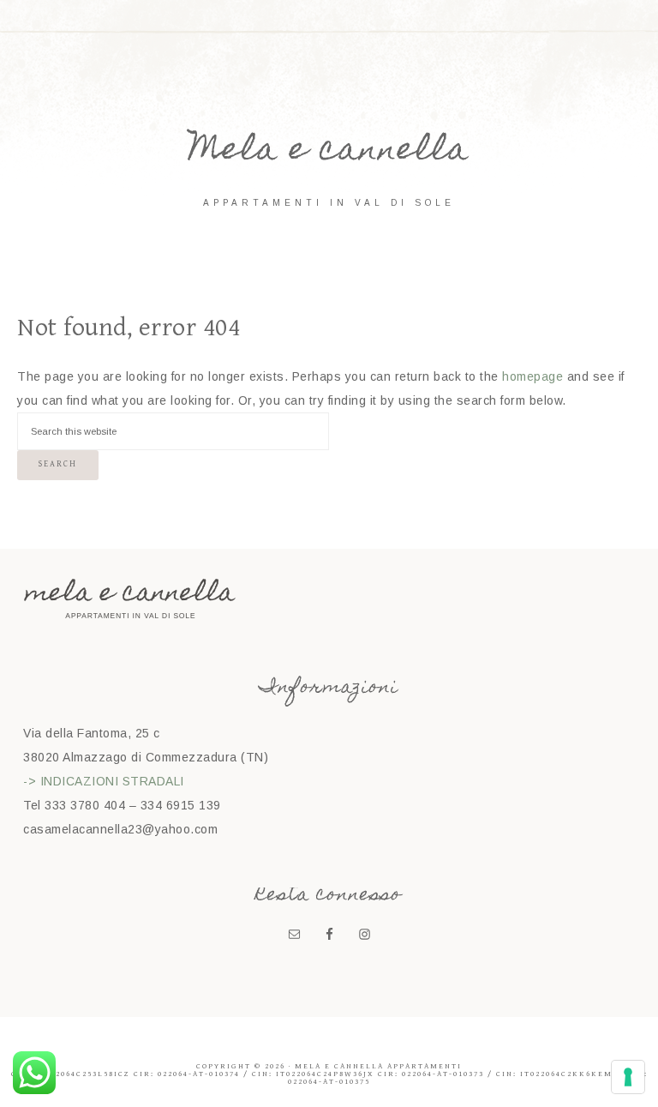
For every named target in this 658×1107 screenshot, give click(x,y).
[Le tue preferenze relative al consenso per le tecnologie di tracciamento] (628, 1077)
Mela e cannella (329, 152)
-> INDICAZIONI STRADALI (103, 781)
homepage (532, 376)
